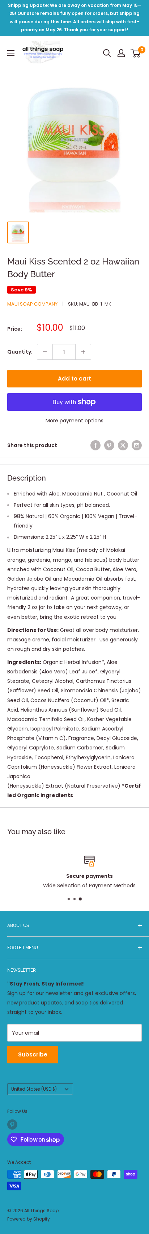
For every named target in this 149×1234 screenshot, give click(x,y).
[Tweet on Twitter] (123, 445)
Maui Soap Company (32, 303)
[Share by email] (137, 445)
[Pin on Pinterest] (109, 445)
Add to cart (74, 378)
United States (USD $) (34, 1089)
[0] (135, 53)
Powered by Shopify (28, 1219)
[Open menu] (10, 53)
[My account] (121, 53)
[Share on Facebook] (95, 445)
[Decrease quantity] (44, 351)
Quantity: (20, 351)
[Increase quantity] (83, 351)
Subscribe (32, 1054)
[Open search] (107, 53)
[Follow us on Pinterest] (12, 1124)
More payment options (74, 420)
